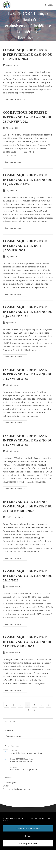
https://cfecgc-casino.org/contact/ (24, 769)
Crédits (6, 786)
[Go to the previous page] (6, 705)
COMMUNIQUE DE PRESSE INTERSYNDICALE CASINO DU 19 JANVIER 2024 (27, 179)
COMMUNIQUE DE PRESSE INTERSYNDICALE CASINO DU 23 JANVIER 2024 (27, 117)
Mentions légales (9, 782)
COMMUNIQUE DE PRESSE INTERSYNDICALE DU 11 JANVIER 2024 (25, 245)
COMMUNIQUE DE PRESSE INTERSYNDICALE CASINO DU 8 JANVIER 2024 (27, 311)
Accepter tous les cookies (28, 828)
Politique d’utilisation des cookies (16, 789)
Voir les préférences (28, 843)
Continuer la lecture (16, 98)
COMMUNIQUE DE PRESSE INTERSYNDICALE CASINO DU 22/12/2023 (27, 576)
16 (27, 710)
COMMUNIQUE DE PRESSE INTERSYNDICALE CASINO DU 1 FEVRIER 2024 (27, 54)
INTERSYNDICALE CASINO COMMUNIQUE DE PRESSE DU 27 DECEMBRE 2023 (28, 506)
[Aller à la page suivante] (34, 710)
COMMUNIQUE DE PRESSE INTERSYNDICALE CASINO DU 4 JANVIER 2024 (27, 440)
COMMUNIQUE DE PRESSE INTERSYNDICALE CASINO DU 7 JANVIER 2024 (27, 374)
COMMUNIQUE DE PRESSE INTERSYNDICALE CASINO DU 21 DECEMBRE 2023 (27, 642)
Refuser (28, 836)
